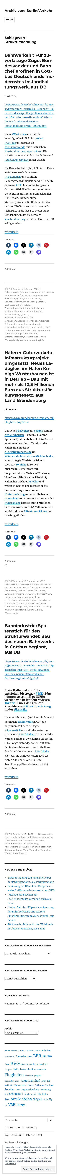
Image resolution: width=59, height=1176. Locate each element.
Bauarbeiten (24, 1056)
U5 (50, 1099)
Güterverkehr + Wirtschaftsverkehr (35, 584)
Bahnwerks (12, 840)
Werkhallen (45, 850)
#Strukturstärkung (35, 511)
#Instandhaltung (15, 219)
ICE (24, 311)
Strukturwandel (30, 333)
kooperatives (11, 327)
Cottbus (24, 292)
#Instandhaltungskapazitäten (23, 151)
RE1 (18, 1089)
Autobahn (29, 1050)
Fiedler (29, 590)
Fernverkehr (40, 1070)
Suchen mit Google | (17, 1142)
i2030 (43, 1081)
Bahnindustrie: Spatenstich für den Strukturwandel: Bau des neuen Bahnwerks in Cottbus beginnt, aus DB (29, 639)
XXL (42, 340)
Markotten (10, 330)
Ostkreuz (39, 1085)
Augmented (42, 295)
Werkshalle (25, 340)
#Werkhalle (42, 751)
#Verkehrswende (15, 146)
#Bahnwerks (25, 721)
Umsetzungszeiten (14, 336)
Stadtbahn (43, 1094)
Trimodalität (34, 606)
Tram (45, 1100)
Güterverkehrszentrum (40, 594)
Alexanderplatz (17, 1051)
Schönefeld (16, 1094)
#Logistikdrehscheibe (18, 451)
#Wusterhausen (14, 434)
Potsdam (10, 1089)
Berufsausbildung (13, 301)
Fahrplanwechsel (23, 1069)
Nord (30, 1085)
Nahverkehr (20, 1085)
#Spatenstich (13, 176)
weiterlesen (11, 231)
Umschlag (46, 606)
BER (37, 1055)
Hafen (8, 597)
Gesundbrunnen (12, 1081)
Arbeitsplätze (28, 295)
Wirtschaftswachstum (23, 610)
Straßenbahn (21, 1099)
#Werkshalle (19, 134)
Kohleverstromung (14, 324)
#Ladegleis (22, 430)
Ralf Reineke (15, 289)
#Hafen (38, 430)
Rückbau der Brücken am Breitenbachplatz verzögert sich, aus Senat (29, 899)
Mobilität (9, 1085)
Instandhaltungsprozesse (17, 321)
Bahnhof (46, 1050)
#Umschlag (11, 498)
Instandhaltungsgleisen (16, 314)
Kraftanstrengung (27, 327)
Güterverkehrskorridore (16, 594)
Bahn (37, 1050)
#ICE (18, 185)
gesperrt (37, 1076)
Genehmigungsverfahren (17, 308)
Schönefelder (31, 603)
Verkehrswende (32, 336)
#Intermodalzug (15, 494)
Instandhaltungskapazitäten (19, 317)
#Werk (39, 138)
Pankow (49, 1085)
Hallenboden (37, 308)
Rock (13, 603)
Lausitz (40, 327)
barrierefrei (9, 1057)
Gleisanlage (39, 590)
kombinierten (11, 600)
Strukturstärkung (13, 333)
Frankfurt (29, 1076)
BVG (15, 1063)
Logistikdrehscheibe (40, 600)
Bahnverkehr (11, 584)
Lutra (7, 603)
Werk (43, 336)
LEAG (47, 327)
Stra (7, 1099)
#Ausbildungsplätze (17, 159)
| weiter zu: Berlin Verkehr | (21, 1127)
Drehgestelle (11, 305)
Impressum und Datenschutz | (23, 1135)
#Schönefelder (44, 456)
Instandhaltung (34, 311)
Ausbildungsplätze (14, 298)
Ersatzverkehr (40, 1064)
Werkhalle (34, 850)
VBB (11, 1105)
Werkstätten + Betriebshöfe (39, 837)
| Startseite (11, 1120)
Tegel (37, 1099)
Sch (6, 1094)
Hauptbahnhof (30, 1080)
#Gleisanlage (12, 502)
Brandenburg (30, 301)
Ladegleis (24, 600)
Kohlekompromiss (40, 321)
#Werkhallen (26, 734)
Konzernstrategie (32, 324)
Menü (9, 19)
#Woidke (20, 464)
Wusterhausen (12, 613)
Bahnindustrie (12, 292)
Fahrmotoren (24, 305)
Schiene (20, 603)
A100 (7, 1050)
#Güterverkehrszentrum (20, 456)
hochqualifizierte (13, 311)
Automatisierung (32, 298)
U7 (6, 1105)
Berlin (47, 1056)
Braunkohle (10, 590)
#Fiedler (33, 481)
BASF (48, 587)
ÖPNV (20, 1105)
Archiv (8, 1028)
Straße (42, 603)
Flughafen (14, 1075)
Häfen (13, 587)
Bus (7, 1064)
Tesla (25, 606)
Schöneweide (30, 1094)
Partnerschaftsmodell (26, 330)
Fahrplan (8, 1070)
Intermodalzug (32, 597)
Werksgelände (12, 340)
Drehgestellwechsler (33, 840)
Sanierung (46, 1089)
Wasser (8, 610)
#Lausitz (20, 709)
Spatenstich (44, 330)
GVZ (7, 587)
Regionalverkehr (30, 1089)
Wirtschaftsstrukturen (15, 853)
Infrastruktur (34, 292)
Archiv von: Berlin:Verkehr (29, 10)
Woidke (35, 340)
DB (21, 840)
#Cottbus (10, 142)
